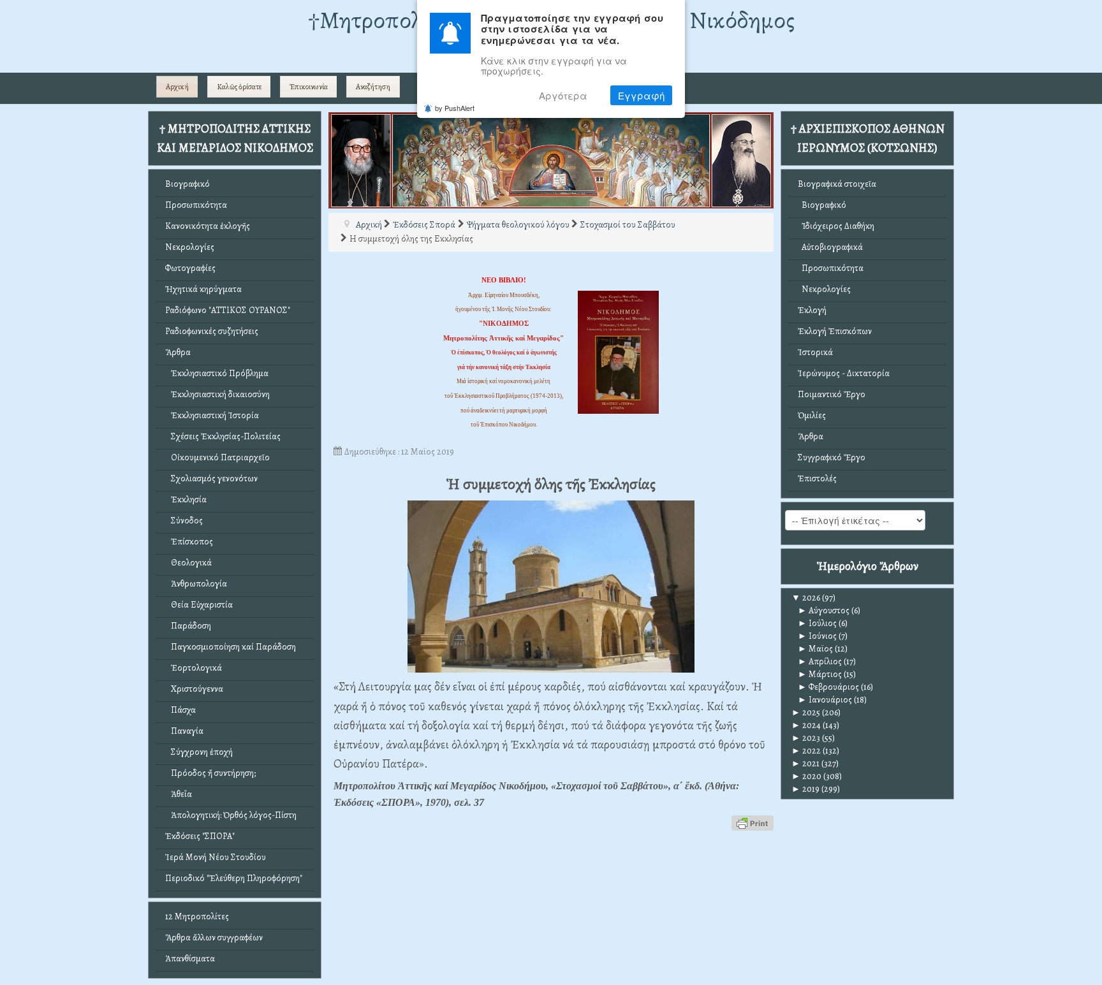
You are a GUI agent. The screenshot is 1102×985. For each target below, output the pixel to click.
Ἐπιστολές (817, 478)
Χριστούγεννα (194, 689)
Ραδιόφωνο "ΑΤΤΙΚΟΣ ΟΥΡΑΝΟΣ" (227, 310)
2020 (806, 776)
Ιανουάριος (825, 700)
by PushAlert (454, 108)
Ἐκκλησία (186, 499)
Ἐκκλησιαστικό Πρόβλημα (216, 373)
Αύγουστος (823, 610)
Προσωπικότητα (196, 205)
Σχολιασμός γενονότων (211, 478)
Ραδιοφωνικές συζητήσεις (211, 331)
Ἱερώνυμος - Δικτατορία (844, 373)
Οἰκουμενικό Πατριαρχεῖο (217, 457)
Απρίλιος (820, 661)
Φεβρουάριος (828, 687)
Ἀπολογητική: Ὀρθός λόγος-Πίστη (231, 815)
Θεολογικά (188, 563)
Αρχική (177, 87)
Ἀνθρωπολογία (196, 584)
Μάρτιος (820, 674)
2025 (805, 712)
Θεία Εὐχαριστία (199, 605)
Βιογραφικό (187, 184)
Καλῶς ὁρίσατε (239, 87)
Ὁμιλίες (812, 415)
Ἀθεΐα (178, 794)
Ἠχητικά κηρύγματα (203, 289)
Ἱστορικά (815, 352)
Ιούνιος (817, 636)
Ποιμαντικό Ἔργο (831, 394)
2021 (805, 763)
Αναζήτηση (373, 87)
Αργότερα (563, 95)
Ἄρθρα (178, 352)
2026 (805, 598)
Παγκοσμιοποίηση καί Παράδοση (230, 647)
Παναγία (184, 731)
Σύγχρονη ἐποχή (199, 752)
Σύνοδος (184, 520)
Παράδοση (188, 626)
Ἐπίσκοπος (189, 542)
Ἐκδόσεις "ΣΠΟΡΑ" (200, 836)
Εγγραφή (641, 95)
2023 (805, 738)
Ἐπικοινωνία (309, 87)
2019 (805, 789)
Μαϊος (815, 649)
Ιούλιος (817, 623)
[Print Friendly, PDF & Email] (752, 822)
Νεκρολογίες (189, 247)
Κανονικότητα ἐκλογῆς (207, 226)
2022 (806, 751)
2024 (806, 725)
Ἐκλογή (812, 310)
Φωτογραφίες (190, 268)
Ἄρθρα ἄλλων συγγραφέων (214, 937)
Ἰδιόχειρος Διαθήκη (836, 226)
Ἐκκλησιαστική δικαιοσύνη (217, 394)
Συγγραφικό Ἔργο (831, 457)
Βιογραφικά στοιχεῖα (837, 184)
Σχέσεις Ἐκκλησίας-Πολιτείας (223, 436)
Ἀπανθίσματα (190, 958)
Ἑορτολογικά (193, 668)
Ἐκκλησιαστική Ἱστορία (212, 415)
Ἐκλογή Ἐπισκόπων (835, 331)
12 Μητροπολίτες (197, 916)
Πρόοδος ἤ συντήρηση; (210, 773)
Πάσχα (180, 710)
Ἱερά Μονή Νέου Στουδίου (215, 857)
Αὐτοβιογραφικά (830, 247)
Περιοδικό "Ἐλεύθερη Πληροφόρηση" (233, 878)
